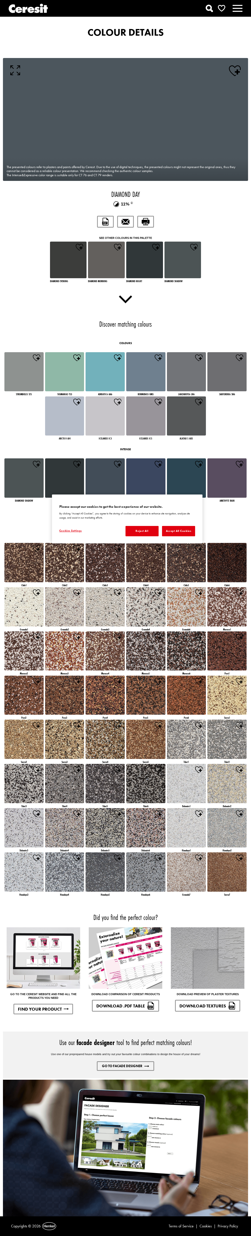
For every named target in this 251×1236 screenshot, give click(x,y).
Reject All (142, 531)
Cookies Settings (70, 530)
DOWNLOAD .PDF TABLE (120, 1006)
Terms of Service (181, 1226)
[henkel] (49, 1226)
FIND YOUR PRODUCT (40, 1009)
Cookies (206, 1226)
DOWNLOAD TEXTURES (202, 1006)
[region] (127, 519)
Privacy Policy (228, 1226)
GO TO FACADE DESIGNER (122, 1066)
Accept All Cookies (178, 531)
